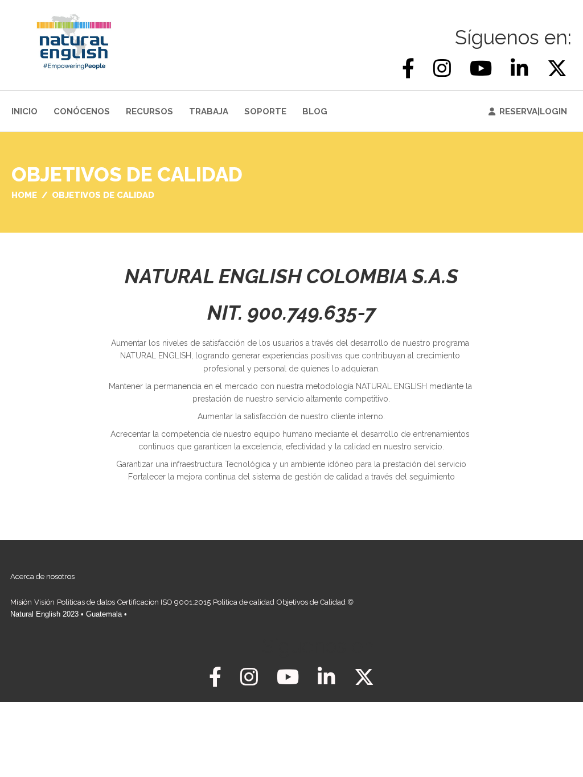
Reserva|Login (533, 111)
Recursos (149, 111)
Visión (44, 602)
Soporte (265, 111)
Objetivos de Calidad (311, 602)
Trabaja (208, 111)
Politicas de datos (86, 602)
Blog (314, 111)
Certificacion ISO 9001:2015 (164, 602)
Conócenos (82, 111)
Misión (21, 602)
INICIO (24, 111)
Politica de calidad (243, 602)
